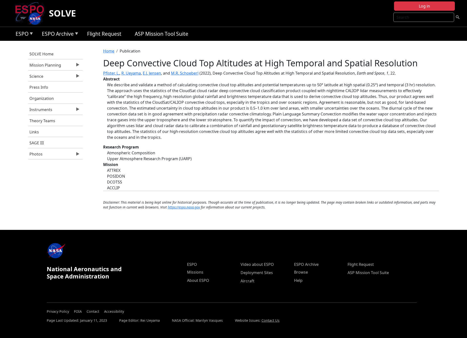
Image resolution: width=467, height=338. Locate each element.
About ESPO (198, 280)
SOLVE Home (41, 54)
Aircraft (247, 281)
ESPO (20, 34)
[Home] (31, 13)
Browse (301, 272)
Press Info (38, 87)
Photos (35, 155)
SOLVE (62, 13)
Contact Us (270, 320)
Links (34, 132)
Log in (424, 6)
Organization (41, 98)
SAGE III (36, 143)
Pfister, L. (111, 73)
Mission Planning (44, 66)
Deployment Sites (257, 272)
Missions (195, 272)
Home (108, 51)
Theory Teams (42, 120)
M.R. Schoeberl (184, 73)
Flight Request (104, 33)
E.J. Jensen (152, 73)
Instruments (40, 111)
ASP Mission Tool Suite (161, 33)
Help (298, 280)
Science (35, 77)
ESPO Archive (56, 34)
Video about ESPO (257, 264)
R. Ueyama (131, 73)
